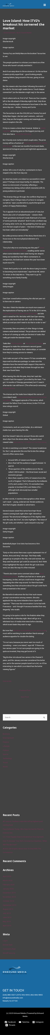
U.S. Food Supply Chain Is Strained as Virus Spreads (23, 837)
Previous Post (25, 690)
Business (6, 734)
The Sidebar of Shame (34, 343)
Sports (5, 754)
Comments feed (9, 949)
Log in (5, 941)
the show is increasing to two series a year (29, 630)
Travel (5, 762)
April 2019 (7, 925)
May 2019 (7, 921)
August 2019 (8, 909)
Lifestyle (6, 746)
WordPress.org (9, 953)
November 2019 (9, 897)
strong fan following (23, 134)
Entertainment (9, 33)
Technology (7, 758)
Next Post (25, 697)
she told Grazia (9, 388)
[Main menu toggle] (44, 5)
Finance (6, 742)
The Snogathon (17, 343)
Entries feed (7, 945)
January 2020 (8, 889)
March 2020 (7, 880)
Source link (7, 681)
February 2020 (8, 884)
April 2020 (7, 876)
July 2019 (7, 913)
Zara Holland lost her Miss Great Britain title (20, 313)
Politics (6, 750)
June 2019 (7, 917)
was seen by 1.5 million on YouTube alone (30, 442)
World (5, 767)
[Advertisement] (23, 790)
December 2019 (9, 893)
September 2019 (9, 905)
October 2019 (8, 901)
